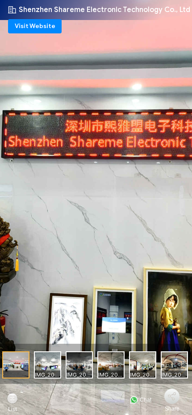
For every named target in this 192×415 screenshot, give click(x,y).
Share (172, 409)
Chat (144, 400)
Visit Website (35, 26)
